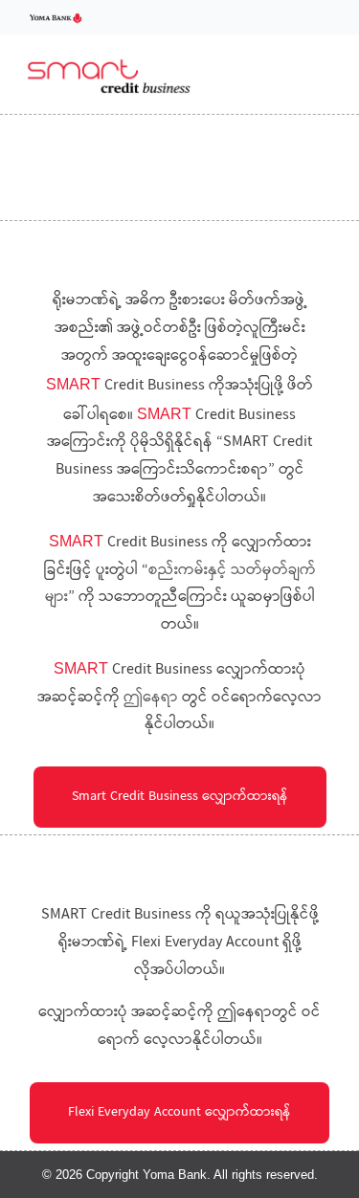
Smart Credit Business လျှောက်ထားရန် (180, 797)
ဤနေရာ (150, 698)
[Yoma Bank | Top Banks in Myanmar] (55, 17)
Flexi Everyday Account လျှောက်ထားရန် (179, 1112)
